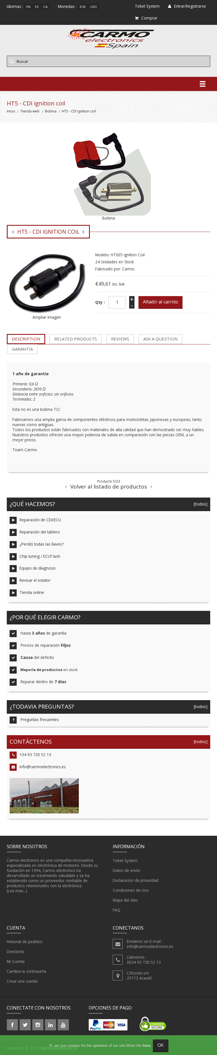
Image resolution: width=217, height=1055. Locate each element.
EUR (83, 7)
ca (45, 7)
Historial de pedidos (24, 941)
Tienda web (30, 111)
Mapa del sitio (125, 900)
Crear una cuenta (22, 981)
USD (93, 7)
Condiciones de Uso (131, 890)
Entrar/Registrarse (190, 6)
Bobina (51, 111)
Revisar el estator (35, 580)
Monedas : (67, 6)
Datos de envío (126, 870)
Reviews (120, 339)
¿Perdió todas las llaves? (41, 544)
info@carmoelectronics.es (42, 766)
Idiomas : (15, 6)
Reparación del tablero (39, 532)
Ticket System (125, 860)
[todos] (199, 504)
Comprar (149, 18)
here (146, 1045)
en (28, 7)
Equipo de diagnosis (37, 568)
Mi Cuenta (16, 961)
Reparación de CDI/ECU (40, 519)
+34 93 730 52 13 (35, 754)
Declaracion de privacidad (136, 880)
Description (26, 339)
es (37, 7)
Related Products (75, 339)
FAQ (116, 910)
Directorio (15, 951)
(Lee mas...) (17, 890)
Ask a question (160, 339)
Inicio (11, 111)
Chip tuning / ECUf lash (39, 556)
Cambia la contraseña (26, 971)
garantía (22, 349)
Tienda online (31, 592)
